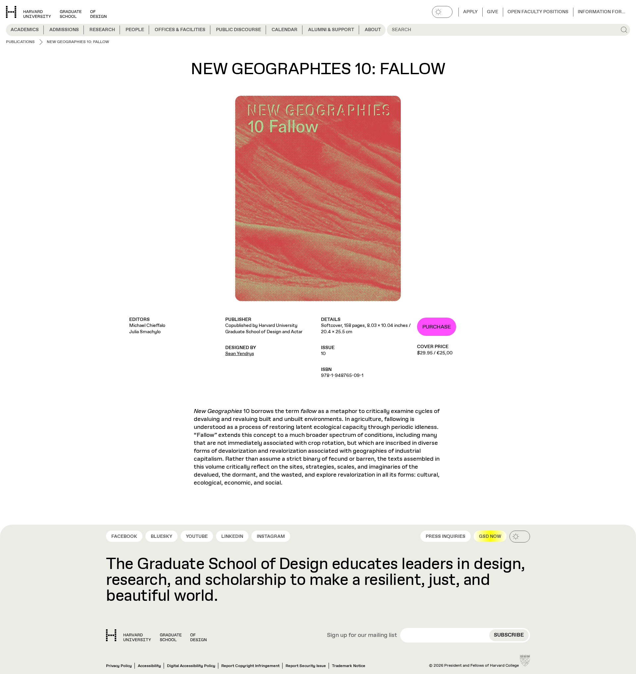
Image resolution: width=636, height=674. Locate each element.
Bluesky (161, 537)
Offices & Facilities (180, 30)
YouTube (197, 537)
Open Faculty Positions (537, 12)
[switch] (442, 12)
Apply (470, 12)
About (373, 30)
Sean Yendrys (239, 354)
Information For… (601, 12)
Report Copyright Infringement (250, 666)
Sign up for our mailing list (362, 635)
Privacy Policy (119, 666)
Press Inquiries (445, 537)
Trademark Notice (348, 666)
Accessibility (149, 666)
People (135, 30)
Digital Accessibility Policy (191, 666)
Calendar (284, 30)
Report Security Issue (306, 666)
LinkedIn (232, 537)
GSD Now (490, 537)
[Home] (156, 635)
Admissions (64, 30)
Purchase (436, 327)
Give (492, 12)
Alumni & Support (331, 30)
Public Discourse (238, 30)
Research (102, 30)
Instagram (271, 537)
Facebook (124, 537)
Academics (25, 30)
